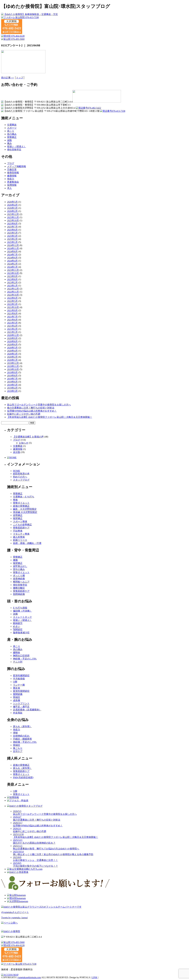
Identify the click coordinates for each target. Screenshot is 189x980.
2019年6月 (12, 381)
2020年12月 (13, 335)
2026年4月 (12, 205)
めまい (16, 626)
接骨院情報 (13, 172)
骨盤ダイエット (21, 503)
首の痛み (12, 134)
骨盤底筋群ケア (21, 527)
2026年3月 (12, 208)
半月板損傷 (19, 678)
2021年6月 (12, 319)
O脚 (15, 681)
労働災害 (12, 169)
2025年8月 (12, 223)
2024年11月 (13, 248)
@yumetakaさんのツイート (15, 912)
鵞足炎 (16, 688)
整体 (15, 499)
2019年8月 (12, 375)
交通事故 (12, 124)
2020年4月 (12, 350)
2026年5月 (12, 202)
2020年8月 (12, 341)
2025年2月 (12, 239)
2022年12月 (13, 288)
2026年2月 (12, 211)
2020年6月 (12, 344)
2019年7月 (12, 378)
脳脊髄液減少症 (21, 632)
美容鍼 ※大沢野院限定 (25, 512)
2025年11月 (13, 217)
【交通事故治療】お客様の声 (28, 436)
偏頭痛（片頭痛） (22, 611)
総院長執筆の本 (21, 473)
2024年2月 (12, 264)
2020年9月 (12, 338)
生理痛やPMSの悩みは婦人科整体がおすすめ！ (32, 411)
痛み (9, 143)
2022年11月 (13, 292)
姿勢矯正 (17, 515)
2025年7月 (12, 226)
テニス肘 (17, 662)
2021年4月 (12, 326)
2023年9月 (12, 276)
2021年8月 (12, 313)
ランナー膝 (19, 685)
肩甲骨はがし (20, 566)
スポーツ (12, 128)
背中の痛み (19, 569)
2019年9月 (12, 372)
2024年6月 (12, 257)
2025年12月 (13, 214)
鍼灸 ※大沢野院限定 (25, 509)
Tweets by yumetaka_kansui (14, 917)
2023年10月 (13, 273)
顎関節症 (17, 629)
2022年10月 (13, 295)
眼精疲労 (17, 623)
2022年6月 (12, 298)
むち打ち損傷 (20, 607)
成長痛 (16, 700)
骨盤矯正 (12, 137)
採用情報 (12, 185)
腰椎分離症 (19, 588)
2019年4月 (12, 388)
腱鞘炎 (16, 652)
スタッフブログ (21, 480)
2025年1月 (12, 242)
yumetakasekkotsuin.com (29, 977)
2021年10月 (13, 307)
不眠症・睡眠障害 (22, 739)
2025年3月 (12, 236)
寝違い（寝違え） (16, 146)
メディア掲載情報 (16, 166)
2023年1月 (12, 285)
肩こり (10, 131)
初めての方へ (20, 476)
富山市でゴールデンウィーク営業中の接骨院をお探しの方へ (39, 404)
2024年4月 (12, 261)
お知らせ (23, 443)
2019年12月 (13, 363)
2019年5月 (12, 385)
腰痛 (15, 560)
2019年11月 (13, 366)
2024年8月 (12, 251)
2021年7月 (12, 316)
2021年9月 (12, 310)
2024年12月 (13, 245)
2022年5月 (12, 301)
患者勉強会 (13, 182)
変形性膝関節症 (21, 675)
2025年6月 (12, 229)
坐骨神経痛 (19, 578)
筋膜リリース (20, 540)
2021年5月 (12, 323)
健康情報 (12, 175)
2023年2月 (12, 282)
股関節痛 (17, 694)
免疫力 (10, 179)
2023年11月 (13, 270)
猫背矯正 (17, 518)
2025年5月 (12, 233)
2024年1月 (12, 267)
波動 (9, 140)
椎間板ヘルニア (21, 581)
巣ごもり (17, 748)
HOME (16, 471)
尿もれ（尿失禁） (22, 726)
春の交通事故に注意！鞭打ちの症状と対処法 (30, 407)
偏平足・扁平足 (21, 706)
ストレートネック (22, 617)
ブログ (10, 163)
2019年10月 (13, 369)
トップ (19, 77)
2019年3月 (12, 391)
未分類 (16, 452)
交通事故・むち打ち (23, 496)
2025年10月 (13, 220)
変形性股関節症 (21, 691)
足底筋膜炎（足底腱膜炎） (27, 709)
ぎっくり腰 (19, 575)
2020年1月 (12, 360)
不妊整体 (17, 531)
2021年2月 (12, 329)
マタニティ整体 (21, 534)
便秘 (15, 732)
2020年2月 (12, 357)
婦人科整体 (19, 537)
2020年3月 (12, 354)
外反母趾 (17, 712)
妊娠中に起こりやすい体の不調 (23, 414)
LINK (94, 977)
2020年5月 (12, 347)
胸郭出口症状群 (21, 655)
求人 (9, 188)
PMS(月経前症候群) (23, 777)
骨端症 (16, 697)
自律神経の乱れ (21, 736)
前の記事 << (7, 77)
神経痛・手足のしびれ (25, 658)
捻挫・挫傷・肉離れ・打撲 (27, 543)
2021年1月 (12, 332)
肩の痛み (17, 649)
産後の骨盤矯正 (21, 506)
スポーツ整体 (20, 521)
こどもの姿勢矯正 (22, 524)
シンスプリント (21, 703)
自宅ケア (17, 751)
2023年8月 (12, 279)
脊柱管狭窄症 (14, 149)
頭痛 (15, 614)
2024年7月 (12, 254)
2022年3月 (12, 304)
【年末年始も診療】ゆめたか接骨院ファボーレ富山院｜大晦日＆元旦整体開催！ (49, 417)
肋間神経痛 (19, 594)
